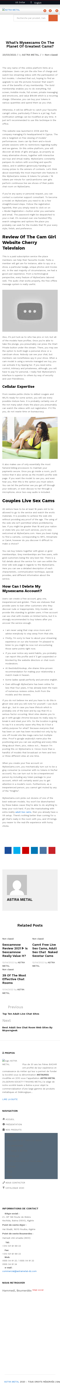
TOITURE (11, 1166)
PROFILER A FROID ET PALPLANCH (24, 1161)
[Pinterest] (27, 1198)
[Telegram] (36, 1198)
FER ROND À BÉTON (16, 1151)
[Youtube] (17, 1198)
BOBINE (10, 1135)
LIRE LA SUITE (10, 1099)
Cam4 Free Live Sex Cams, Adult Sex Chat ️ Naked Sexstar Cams (45, 950)
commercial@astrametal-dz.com (19, 1271)
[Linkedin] (22, 1198)
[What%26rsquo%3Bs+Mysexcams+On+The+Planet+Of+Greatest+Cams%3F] (16, 850)
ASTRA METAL (30, 54)
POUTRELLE (12, 1156)
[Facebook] (3, 1198)
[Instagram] (31, 1198)
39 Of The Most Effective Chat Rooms (14, 979)
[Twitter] (8, 1198)
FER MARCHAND (14, 1145)
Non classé (51, 54)
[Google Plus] (12, 1198)
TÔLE (9, 1171)
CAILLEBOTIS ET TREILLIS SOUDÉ (24, 1140)
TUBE (9, 1177)
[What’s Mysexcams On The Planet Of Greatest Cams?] (8, 850)
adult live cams (23, 812)
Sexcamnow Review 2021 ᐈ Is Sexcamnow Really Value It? (15, 950)
